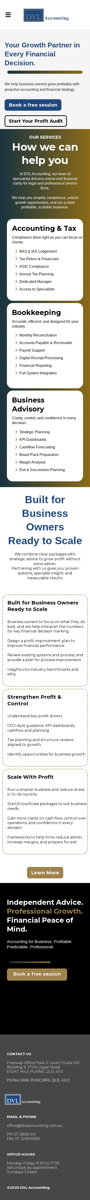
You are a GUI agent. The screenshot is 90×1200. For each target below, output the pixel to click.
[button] (7, 15)
